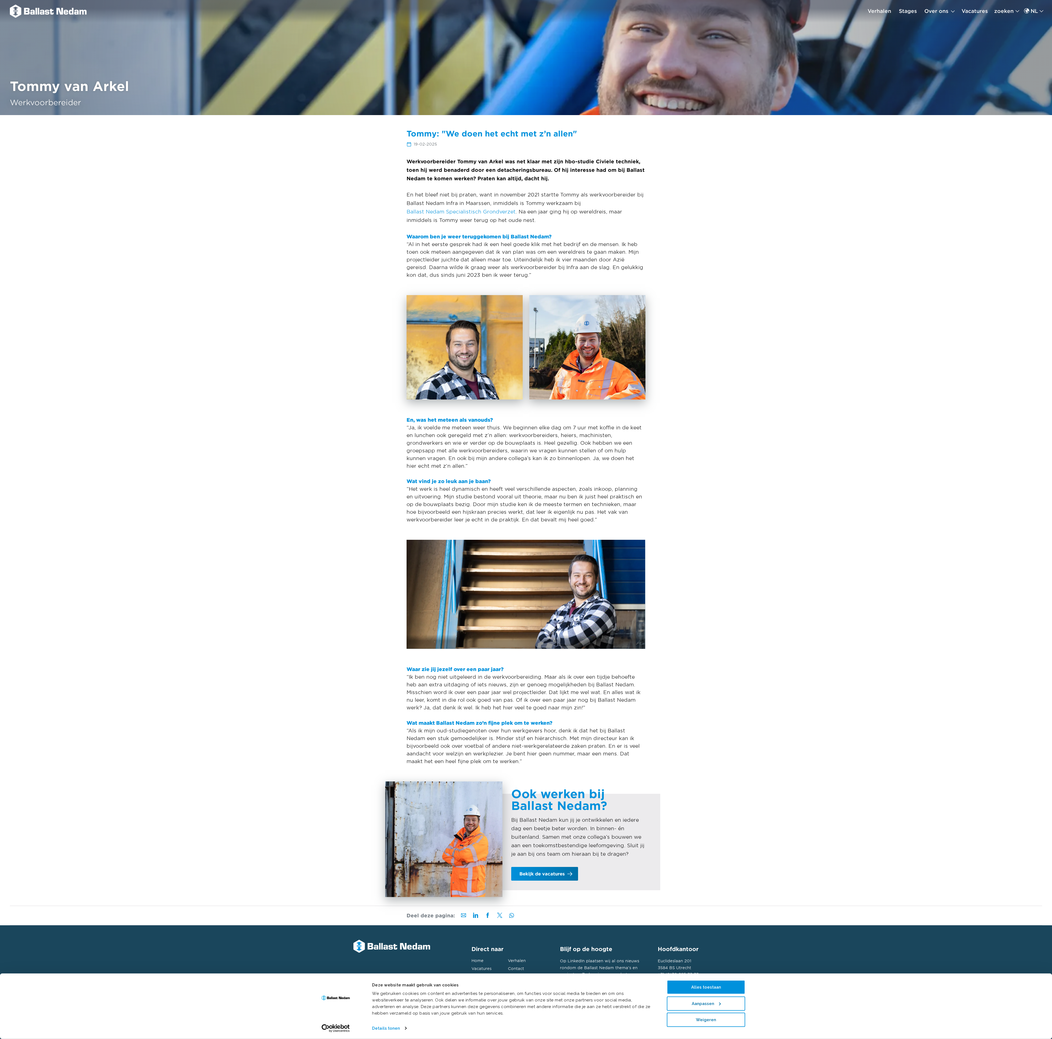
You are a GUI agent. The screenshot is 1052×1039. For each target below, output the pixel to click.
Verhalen (879, 11)
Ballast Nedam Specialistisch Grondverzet (461, 212)
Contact (516, 968)
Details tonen (386, 1028)
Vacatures (975, 11)
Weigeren (706, 1019)
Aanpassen (703, 1003)
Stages (908, 11)
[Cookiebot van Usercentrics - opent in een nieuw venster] (336, 1028)
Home (477, 960)
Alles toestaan (706, 987)
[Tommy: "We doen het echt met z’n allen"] (48, 11)
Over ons (936, 11)
